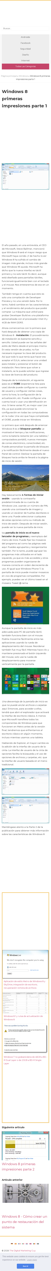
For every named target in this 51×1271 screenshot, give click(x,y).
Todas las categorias (25, 66)
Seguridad (25, 49)
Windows (23, 76)
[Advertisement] (25, 13)
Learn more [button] (32, 1260)
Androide (25, 37)
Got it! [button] (25, 1266)
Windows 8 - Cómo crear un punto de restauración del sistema (24, 1221)
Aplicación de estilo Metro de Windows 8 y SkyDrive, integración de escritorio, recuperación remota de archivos (24, 984)
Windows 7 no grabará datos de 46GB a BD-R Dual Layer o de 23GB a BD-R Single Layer (25, 1060)
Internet (25, 60)
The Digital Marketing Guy (22, 1251)
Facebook (25, 43)
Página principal (9, 76)
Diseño (25, 55)
